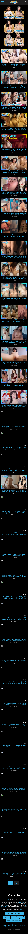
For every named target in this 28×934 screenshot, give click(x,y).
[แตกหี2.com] (14, 2)
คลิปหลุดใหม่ (4, 924)
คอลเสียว (24, 925)
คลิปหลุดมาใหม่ (5, 899)
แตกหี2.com (22, 909)
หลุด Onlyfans (12, 924)
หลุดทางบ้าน (21, 902)
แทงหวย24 (4, 926)
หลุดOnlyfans (4, 901)
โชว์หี (17, 903)
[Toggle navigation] (2, 2)
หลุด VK (23, 924)
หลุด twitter (4, 925)
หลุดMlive (24, 901)
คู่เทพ (7, 905)
